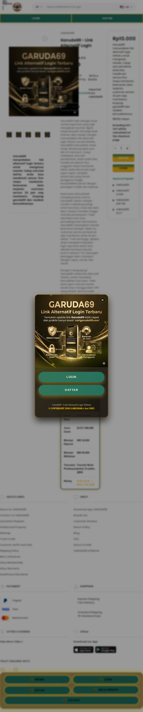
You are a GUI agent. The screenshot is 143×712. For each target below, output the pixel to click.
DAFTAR (71, 389)
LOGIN (71, 376)
